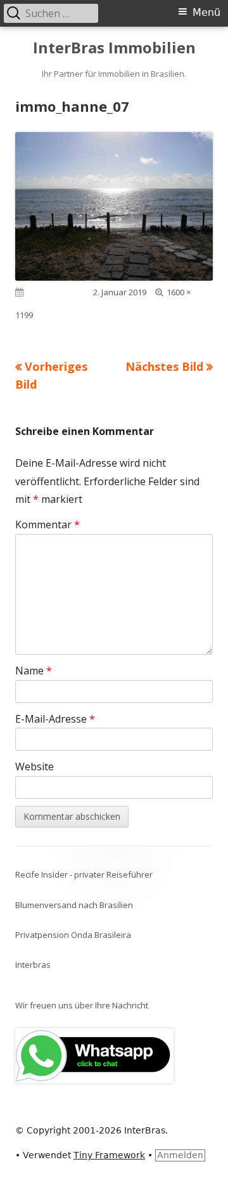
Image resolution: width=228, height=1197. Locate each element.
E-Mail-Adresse (55, 719)
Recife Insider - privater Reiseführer (84, 874)
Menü (206, 12)
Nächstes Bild (164, 366)
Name (33, 671)
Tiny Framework (109, 1155)
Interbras (33, 964)
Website (34, 766)
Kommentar (47, 525)
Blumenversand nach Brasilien (74, 905)
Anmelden (180, 1155)
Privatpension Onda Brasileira (73, 934)
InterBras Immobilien (114, 48)
